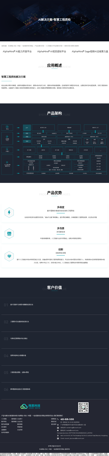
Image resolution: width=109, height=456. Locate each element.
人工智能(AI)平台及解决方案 (54, 46)
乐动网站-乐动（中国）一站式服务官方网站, (20, 46)
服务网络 (14, 421)
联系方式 (53, 421)
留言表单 (53, 424)
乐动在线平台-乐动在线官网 (61, 453)
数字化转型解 (5, 424)
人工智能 (4, 419)
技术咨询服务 (5, 432)
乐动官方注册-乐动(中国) (71, 455)
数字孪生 (4, 421)
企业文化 (19, 421)
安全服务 (4, 427)
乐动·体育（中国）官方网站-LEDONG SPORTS (47, 455)
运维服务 (4, 430)
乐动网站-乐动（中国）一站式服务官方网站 (94, 455)
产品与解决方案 (39, 46)
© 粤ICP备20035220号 (54, 446)
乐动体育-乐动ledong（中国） (80, 453)
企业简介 (19, 419)
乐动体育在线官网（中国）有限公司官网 (13, 453)
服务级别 (14, 419)
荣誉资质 (19, 427)
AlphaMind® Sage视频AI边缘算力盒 (90, 51)
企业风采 (19, 430)
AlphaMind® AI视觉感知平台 (51, 51)
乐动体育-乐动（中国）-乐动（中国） (39, 453)
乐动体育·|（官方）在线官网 (22, 455)
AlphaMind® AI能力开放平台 (17, 51)
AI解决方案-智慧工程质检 (71, 46)
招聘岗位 (53, 419)
